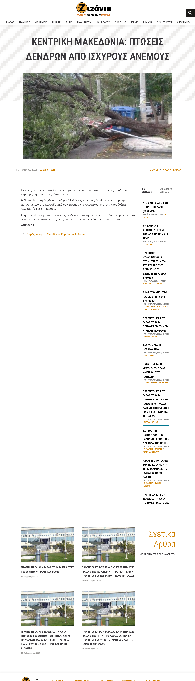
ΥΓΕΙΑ (69, 21)
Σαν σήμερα (149, 356)
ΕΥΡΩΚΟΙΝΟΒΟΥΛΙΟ (160, 383)
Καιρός (177, 170)
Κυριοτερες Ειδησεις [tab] (166, 190)
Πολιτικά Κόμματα (151, 310)
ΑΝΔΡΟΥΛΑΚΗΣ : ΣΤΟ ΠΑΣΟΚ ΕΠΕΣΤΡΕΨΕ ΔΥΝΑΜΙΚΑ (155, 296)
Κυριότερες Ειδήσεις (73, 234)
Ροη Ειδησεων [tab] (147, 190)
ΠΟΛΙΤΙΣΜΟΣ (84, 21)
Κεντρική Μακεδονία (48, 234)
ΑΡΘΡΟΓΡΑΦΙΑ (165, 21)
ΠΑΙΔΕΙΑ (56, 21)
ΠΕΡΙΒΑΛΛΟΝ (103, 21)
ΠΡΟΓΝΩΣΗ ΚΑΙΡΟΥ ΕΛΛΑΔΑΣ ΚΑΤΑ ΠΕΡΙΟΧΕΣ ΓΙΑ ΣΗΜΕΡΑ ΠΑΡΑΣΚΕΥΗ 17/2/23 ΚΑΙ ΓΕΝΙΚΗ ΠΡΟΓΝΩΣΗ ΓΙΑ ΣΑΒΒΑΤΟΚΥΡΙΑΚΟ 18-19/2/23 (156, 404)
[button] (190, 13)
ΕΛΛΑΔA (10, 21)
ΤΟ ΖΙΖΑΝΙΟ (152, 170)
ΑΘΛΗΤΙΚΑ (121, 21)
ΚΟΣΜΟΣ (147, 21)
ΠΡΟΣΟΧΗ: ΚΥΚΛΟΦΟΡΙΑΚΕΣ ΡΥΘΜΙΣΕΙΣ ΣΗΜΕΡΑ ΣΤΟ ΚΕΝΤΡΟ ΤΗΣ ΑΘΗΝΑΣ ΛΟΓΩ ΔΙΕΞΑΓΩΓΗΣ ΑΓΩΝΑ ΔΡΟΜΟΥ (154, 265)
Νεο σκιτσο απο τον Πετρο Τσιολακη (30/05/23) (155, 207)
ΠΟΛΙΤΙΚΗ (24, 21)
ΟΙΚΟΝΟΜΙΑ (41, 21)
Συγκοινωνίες (148, 244)
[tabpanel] (156, 352)
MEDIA (134, 21)
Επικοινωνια (183, 21)
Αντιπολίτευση (160, 307)
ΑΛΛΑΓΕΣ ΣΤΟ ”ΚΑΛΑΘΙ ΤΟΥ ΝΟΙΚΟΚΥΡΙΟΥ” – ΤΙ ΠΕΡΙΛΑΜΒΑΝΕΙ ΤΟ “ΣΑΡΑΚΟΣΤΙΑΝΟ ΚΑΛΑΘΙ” (156, 469)
